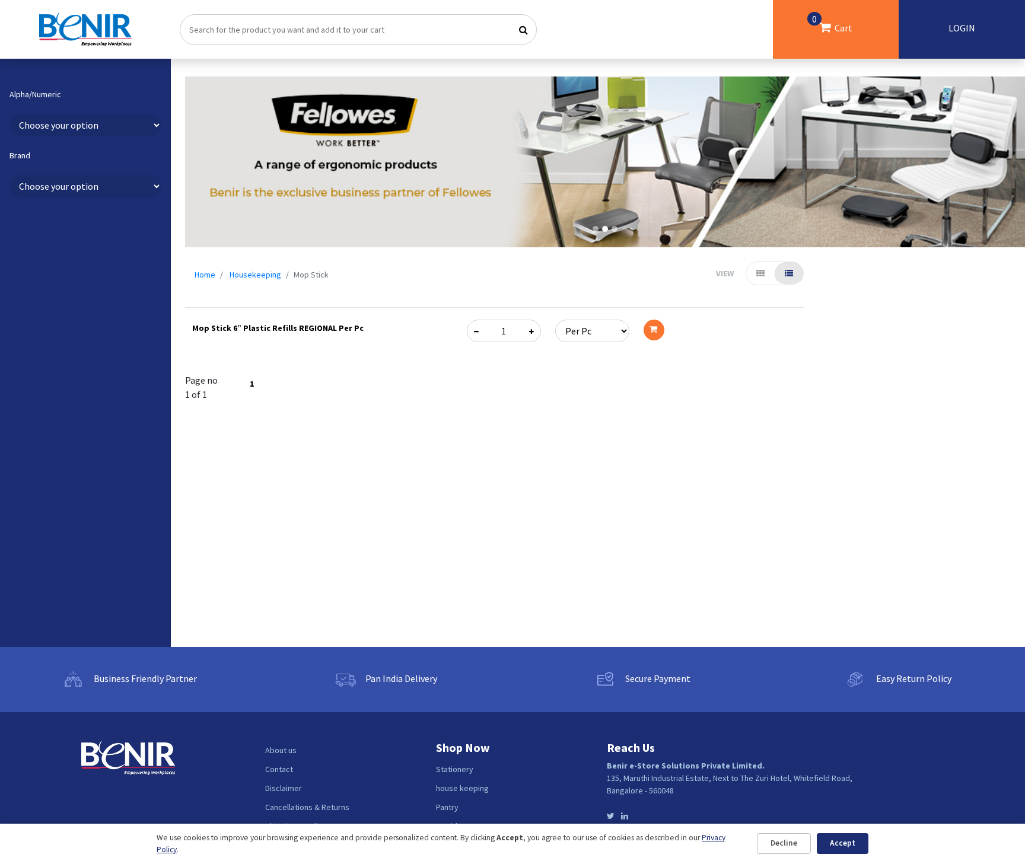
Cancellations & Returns (307, 807)
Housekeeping (255, 274)
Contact (279, 769)
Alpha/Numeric (35, 95)
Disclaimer (283, 788)
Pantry (447, 807)
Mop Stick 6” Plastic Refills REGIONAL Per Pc (278, 328)
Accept (842, 843)
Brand (19, 156)
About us (281, 750)
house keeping (462, 788)
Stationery (454, 769)
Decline (784, 843)
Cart (832, 23)
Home (205, 274)
